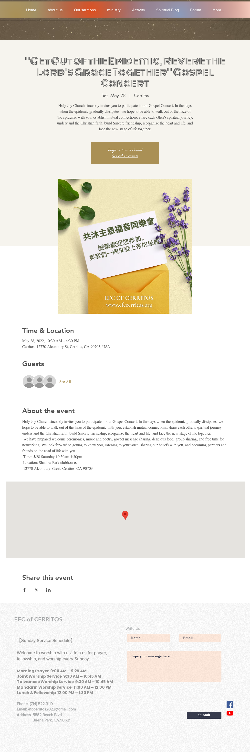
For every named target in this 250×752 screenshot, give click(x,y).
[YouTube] (230, 713)
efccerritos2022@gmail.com (52, 709)
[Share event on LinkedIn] (48, 590)
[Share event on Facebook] (24, 590)
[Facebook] (230, 704)
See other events (125, 156)
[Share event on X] (36, 590)
